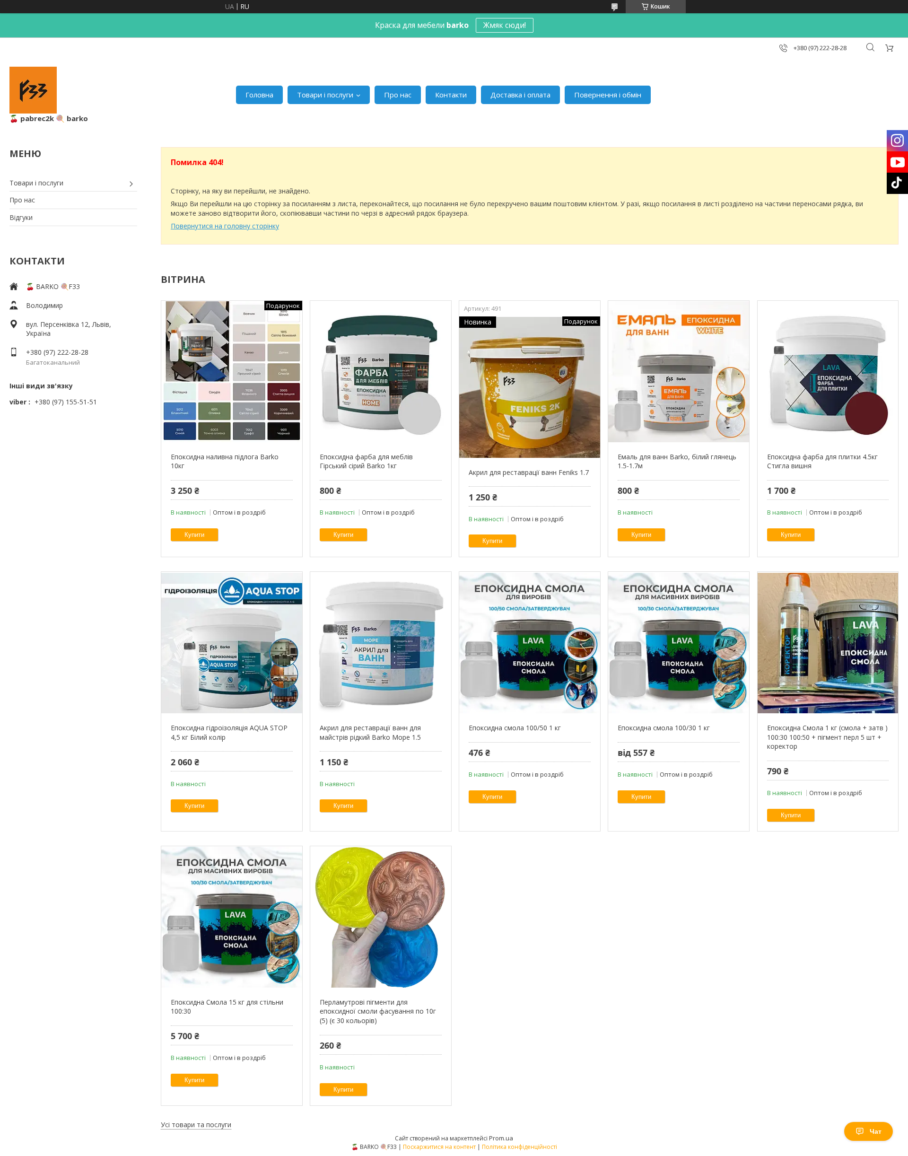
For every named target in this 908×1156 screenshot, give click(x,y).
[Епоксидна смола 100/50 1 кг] (529, 643)
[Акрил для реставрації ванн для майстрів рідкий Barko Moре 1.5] (380, 643)
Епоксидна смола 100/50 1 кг (515, 727)
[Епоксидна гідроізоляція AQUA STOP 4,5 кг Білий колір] (231, 643)
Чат (876, 1131)
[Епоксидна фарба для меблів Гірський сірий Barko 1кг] (380, 372)
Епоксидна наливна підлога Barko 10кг (225, 461)
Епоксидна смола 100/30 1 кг (664, 727)
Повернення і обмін (607, 94)
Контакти (451, 94)
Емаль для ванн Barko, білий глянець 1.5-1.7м (677, 461)
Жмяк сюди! (504, 25)
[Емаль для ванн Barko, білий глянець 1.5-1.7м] (678, 372)
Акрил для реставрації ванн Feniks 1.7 (529, 472)
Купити (194, 534)
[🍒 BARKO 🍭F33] (33, 90)
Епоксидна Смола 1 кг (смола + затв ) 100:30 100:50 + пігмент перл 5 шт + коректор (827, 737)
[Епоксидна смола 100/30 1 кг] (678, 643)
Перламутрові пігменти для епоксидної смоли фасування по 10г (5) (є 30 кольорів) (378, 1011)
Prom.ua (501, 1138)
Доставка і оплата (520, 94)
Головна (259, 94)
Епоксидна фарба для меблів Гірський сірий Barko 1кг (366, 461)
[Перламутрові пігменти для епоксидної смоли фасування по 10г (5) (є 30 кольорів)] (380, 917)
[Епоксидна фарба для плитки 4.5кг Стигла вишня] (828, 372)
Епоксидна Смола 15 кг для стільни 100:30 (227, 1007)
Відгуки (21, 217)
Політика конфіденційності (519, 1147)
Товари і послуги (325, 94)
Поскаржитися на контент (439, 1147)
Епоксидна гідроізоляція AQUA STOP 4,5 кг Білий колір (229, 732)
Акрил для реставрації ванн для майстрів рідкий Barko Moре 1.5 (370, 732)
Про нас (397, 94)
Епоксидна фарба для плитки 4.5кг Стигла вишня (822, 461)
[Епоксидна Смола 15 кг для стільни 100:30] (231, 917)
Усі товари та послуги (196, 1124)
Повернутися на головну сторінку (225, 225)
